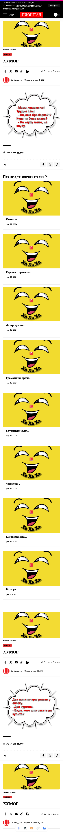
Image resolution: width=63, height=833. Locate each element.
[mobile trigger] (5, 15)
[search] (49, 14)
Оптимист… (13, 219)
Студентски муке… (17, 430)
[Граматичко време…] (31, 357)
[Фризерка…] (31, 463)
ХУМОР (7, 54)
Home (5, 49)
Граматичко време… (18, 378)
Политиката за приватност (29, 6)
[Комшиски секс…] (31, 515)
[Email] (16, 71)
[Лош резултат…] (31, 304)
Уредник (18, 80)
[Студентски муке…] (31, 410)
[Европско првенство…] (31, 251)
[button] (22, 71)
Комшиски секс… (16, 536)
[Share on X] (11, 71)
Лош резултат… (15, 325)
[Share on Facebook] (5, 71)
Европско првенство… (19, 272)
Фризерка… (13, 483)
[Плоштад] (31, 15)
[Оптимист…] (31, 198)
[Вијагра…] (31, 568)
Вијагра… (12, 589)
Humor (20, 152)
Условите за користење (13, 9)
